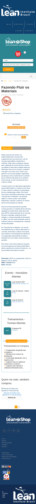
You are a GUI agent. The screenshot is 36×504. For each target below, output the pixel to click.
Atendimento (30, 30)
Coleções (4, 444)
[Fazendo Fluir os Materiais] (17, 113)
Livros (10, 81)
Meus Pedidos (19, 24)
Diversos (4, 446)
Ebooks (4, 440)
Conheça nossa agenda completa (16, 341)
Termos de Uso (6, 458)
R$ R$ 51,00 (11, 397)
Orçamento (30, 24)
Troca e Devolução (7, 454)
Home (5, 81)
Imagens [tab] (7, 110)
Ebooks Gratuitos (7, 442)
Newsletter (19, 30)
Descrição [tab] (8, 148)
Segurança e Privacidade (9, 456)
